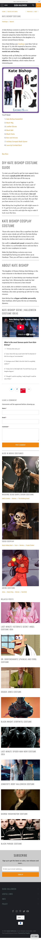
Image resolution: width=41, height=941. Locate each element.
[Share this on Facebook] (17, 389)
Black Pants (10, 134)
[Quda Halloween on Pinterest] (20, 911)
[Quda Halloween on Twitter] (24, 911)
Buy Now (5, 154)
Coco (16, 545)
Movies (14, 498)
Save (23, 389)
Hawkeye (5, 21)
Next (36, 11)
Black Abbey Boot (7, 545)
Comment (5, 426)
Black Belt (9, 130)
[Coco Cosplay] (20, 521)
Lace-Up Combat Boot (14, 145)
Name (4, 408)
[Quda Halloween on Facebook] (13, 911)
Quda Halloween (20, 5)
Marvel (12, 21)
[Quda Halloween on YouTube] (27, 911)
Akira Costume (8, 588)
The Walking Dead (23, 498)
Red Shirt (24, 592)
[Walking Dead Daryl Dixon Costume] (20, 474)
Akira (3, 592)
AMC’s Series (6, 498)
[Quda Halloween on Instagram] (16, 911)
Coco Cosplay (8, 541)
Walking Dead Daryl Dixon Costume (18, 494)
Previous (29, 11)
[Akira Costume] (20, 568)
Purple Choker (30, 545)
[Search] (33, 5)
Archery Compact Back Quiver (16, 141)
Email (4, 417)
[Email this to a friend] (29, 389)
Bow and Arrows (12, 138)
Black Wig (9, 123)
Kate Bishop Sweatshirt (14, 119)
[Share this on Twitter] (11, 389)
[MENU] (1, 5)
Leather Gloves (11, 126)
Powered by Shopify (24, 933)
